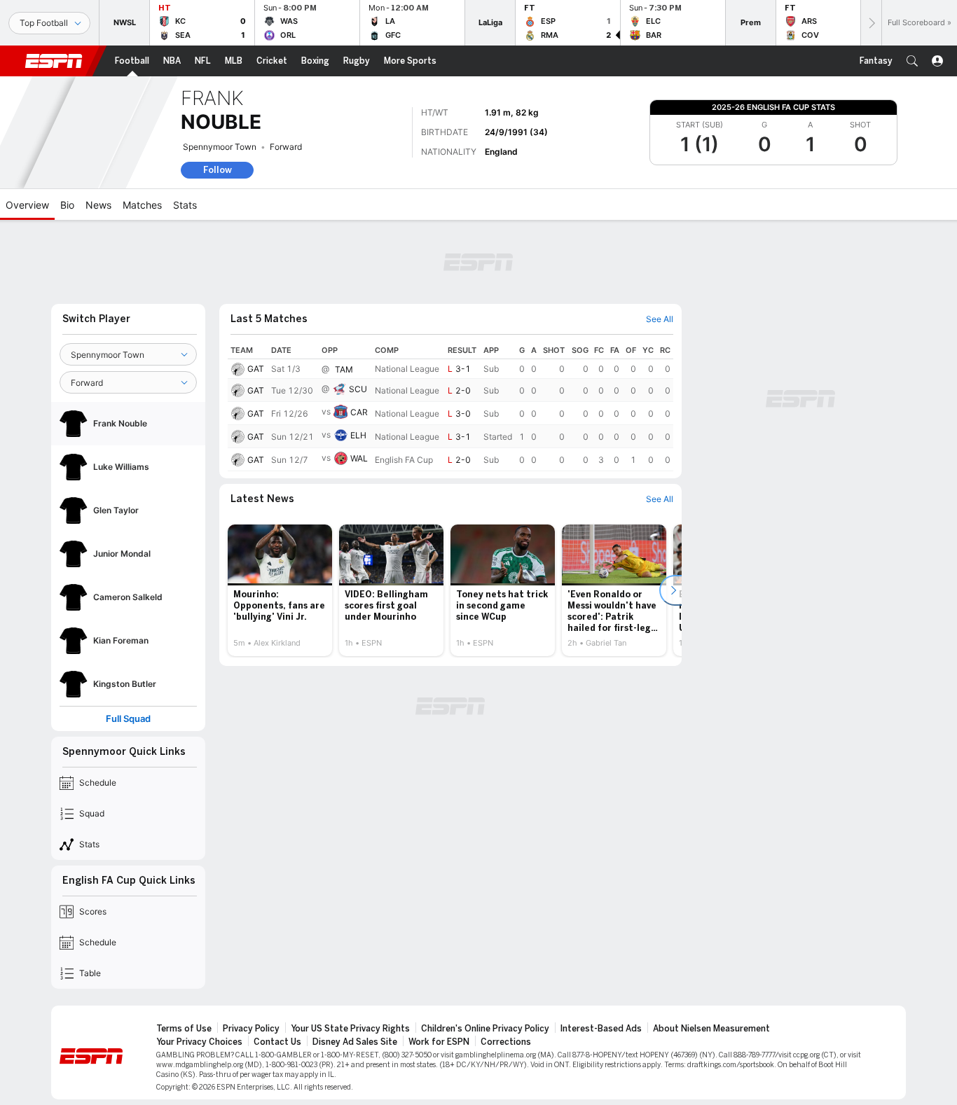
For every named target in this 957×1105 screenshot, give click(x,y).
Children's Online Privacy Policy (485, 952)
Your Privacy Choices (199, 965)
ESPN (54, 61)
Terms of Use (184, 952)
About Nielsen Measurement (711, 952)
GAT (255, 291)
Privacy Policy (251, 952)
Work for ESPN (438, 965)
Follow (217, 170)
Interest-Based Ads (601, 952)
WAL (359, 381)
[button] (912, 61)
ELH (358, 358)
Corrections (506, 965)
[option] (280, 513)
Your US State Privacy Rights (350, 952)
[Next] (870, 23)
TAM (344, 292)
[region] (450, 329)
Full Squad (128, 642)
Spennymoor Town (219, 146)
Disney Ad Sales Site (354, 965)
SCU (358, 312)
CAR (359, 335)
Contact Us (277, 965)
